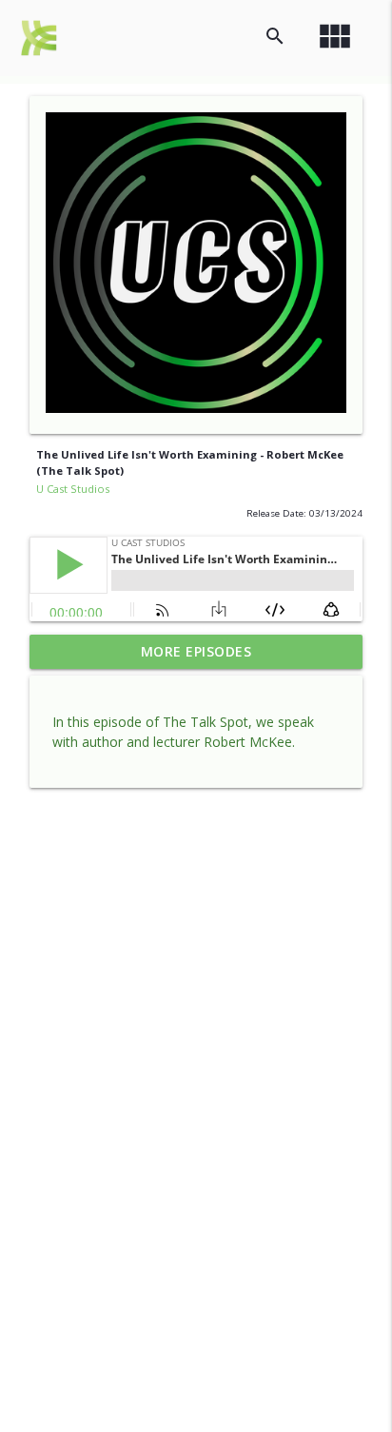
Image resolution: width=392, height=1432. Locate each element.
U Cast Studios (72, 488)
